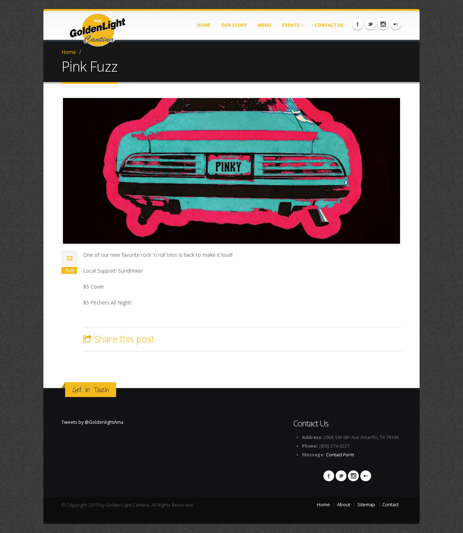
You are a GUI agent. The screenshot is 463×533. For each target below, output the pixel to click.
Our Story (234, 25)
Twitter (370, 24)
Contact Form (340, 455)
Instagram (383, 24)
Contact (390, 505)
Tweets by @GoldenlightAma (92, 422)
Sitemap (366, 505)
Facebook (357, 24)
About (343, 505)
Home (204, 25)
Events (290, 25)
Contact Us (329, 25)
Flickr (395, 24)
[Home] (98, 28)
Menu (264, 25)
